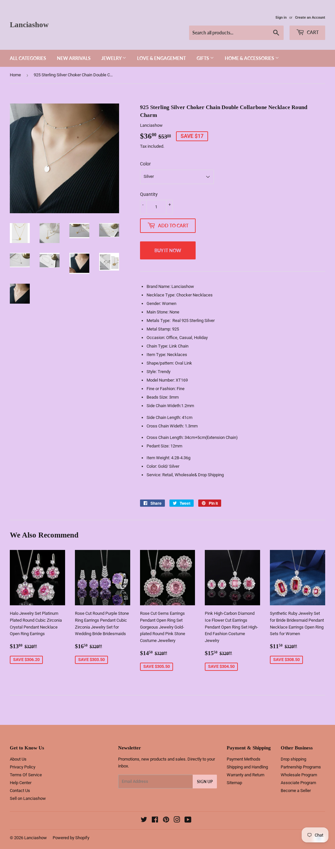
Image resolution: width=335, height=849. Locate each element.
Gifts (203, 58)
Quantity (149, 194)
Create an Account (310, 17)
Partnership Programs (301, 766)
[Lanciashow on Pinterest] (166, 820)
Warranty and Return (245, 774)
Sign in (281, 17)
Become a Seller (296, 790)
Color (145, 163)
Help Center (20, 782)
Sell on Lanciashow (28, 798)
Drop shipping (293, 759)
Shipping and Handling (247, 766)
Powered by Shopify (71, 837)
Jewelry (111, 58)
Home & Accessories (250, 58)
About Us (18, 759)
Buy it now (167, 250)
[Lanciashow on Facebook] (154, 820)
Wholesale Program (299, 774)
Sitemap (234, 782)
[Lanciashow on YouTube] (188, 820)
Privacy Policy (22, 766)
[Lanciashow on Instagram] (177, 820)
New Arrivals (74, 58)
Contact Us (20, 790)
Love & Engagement (161, 58)
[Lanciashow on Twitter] (144, 820)
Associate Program (298, 782)
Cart (312, 32)
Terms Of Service (26, 774)
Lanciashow (29, 25)
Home (15, 74)
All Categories (28, 58)
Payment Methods (243, 759)
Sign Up (205, 781)
